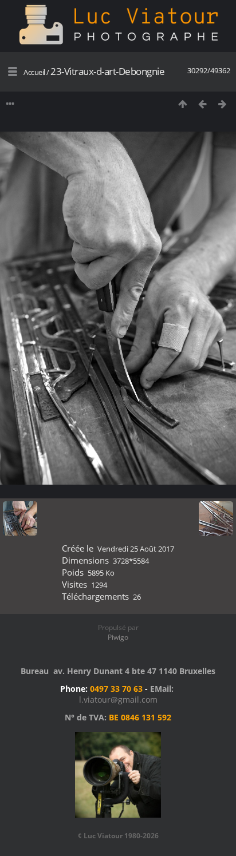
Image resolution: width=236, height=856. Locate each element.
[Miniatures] (182, 103)
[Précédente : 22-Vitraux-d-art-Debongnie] (202, 103)
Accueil (34, 72)
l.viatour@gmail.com (118, 699)
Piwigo (118, 637)
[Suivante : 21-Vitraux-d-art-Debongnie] (223, 103)
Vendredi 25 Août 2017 (135, 549)
